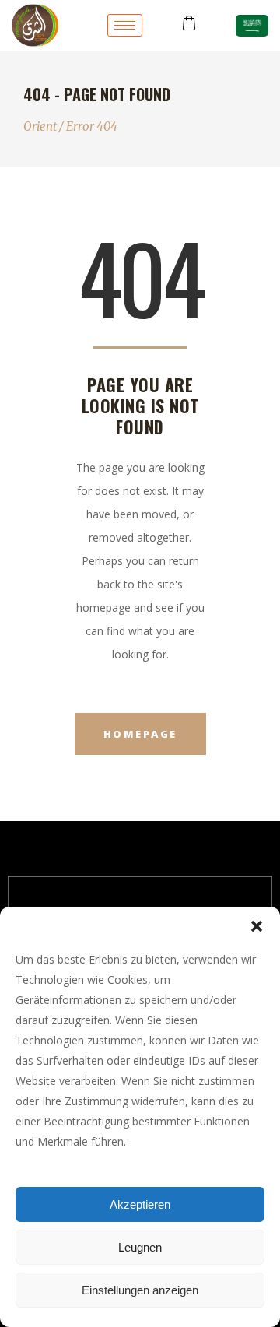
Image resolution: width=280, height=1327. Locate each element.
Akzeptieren (140, 1204)
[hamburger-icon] (124, 25)
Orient (40, 126)
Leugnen (140, 1247)
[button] (256, 926)
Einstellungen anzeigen (140, 1290)
